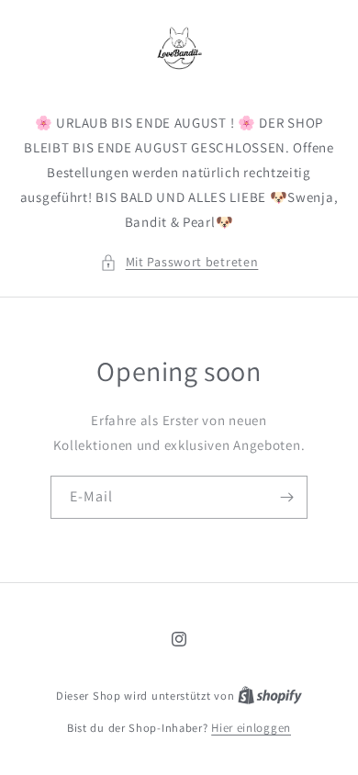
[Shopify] (270, 695)
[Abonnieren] (286, 497)
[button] (179, 262)
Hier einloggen (251, 728)
